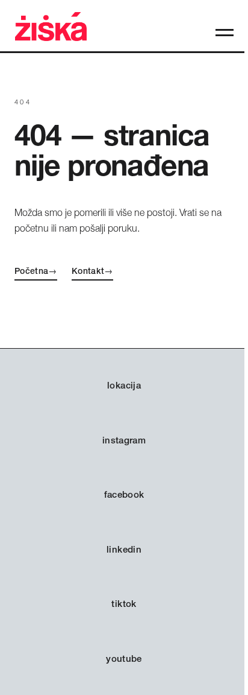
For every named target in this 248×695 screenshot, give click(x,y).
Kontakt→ (92, 270)
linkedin (124, 549)
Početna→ (35, 270)
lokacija (124, 385)
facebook (124, 494)
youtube (124, 658)
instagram (124, 440)
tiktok (123, 603)
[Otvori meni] (224, 32)
